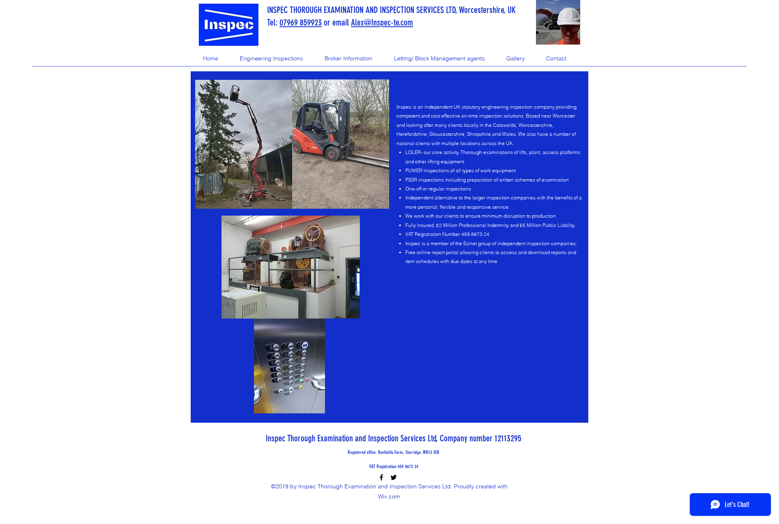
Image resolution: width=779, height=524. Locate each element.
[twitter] (394, 477)
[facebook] (381, 477)
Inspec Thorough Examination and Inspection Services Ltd (351, 438)
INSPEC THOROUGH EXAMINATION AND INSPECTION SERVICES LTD (361, 9)
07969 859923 (301, 22)
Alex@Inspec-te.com (382, 22)
